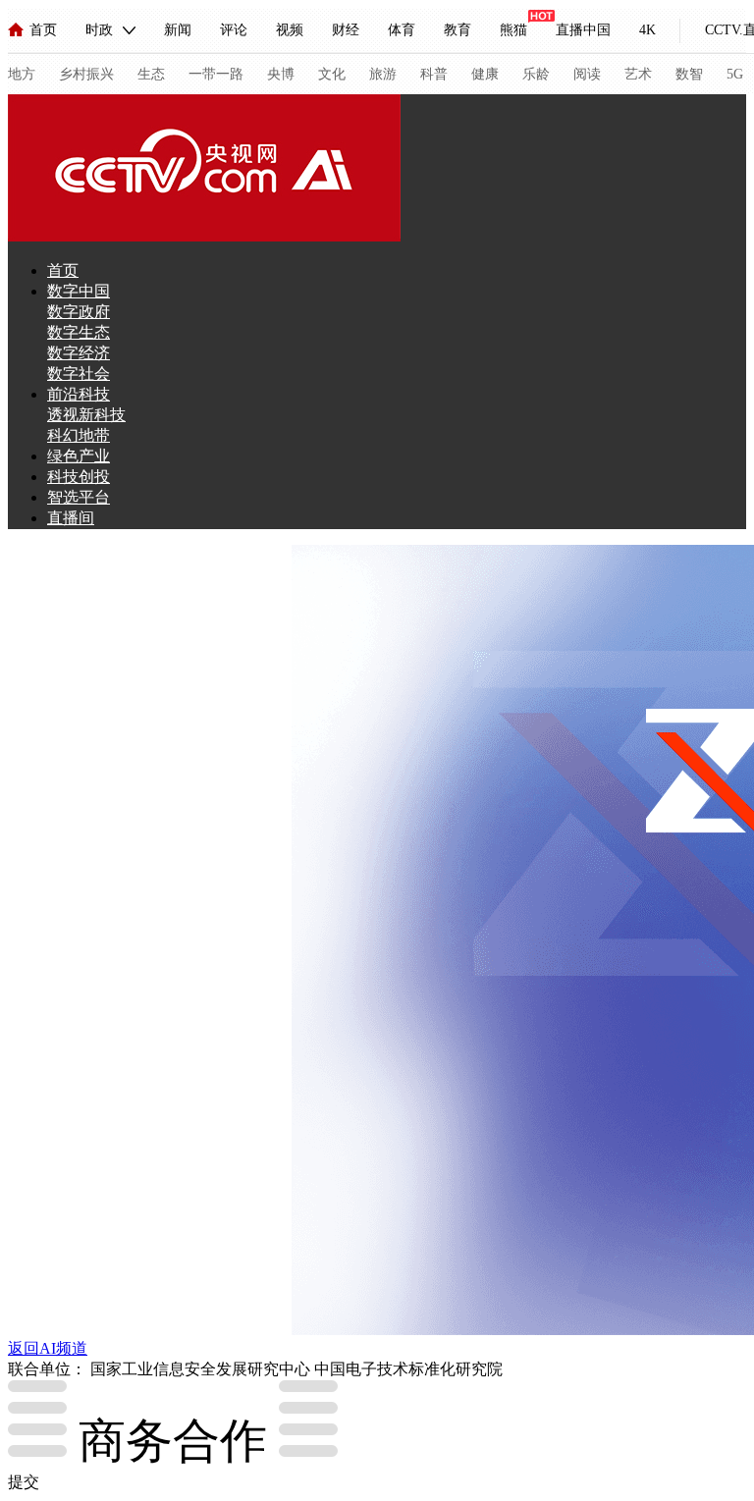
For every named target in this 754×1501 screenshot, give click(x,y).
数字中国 (78, 291)
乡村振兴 (86, 74)
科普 (434, 74)
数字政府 (78, 311)
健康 (485, 74)
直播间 (70, 517)
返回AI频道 (47, 1348)
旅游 (383, 74)
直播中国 (583, 30)
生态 (151, 74)
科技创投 (78, 476)
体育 (401, 30)
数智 (689, 74)
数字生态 (78, 332)
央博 (281, 74)
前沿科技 (78, 394)
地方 (21, 74)
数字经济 (78, 353)
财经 (345, 30)
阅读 (587, 74)
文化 (332, 74)
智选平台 (78, 497)
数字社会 (78, 373)
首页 (43, 30)
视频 (289, 30)
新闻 (177, 30)
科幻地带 (78, 435)
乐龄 (536, 74)
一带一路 (215, 74)
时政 (99, 30)
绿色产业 (78, 456)
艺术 (638, 74)
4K (647, 30)
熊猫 (513, 30)
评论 (233, 30)
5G (735, 74)
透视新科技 (86, 414)
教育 (457, 30)
